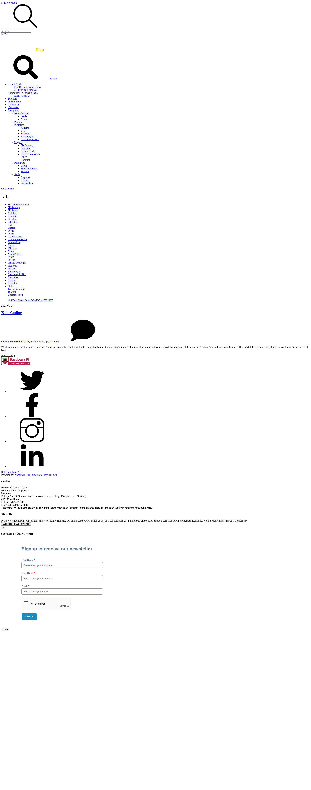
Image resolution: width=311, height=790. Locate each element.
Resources (19, 162)
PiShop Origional (17, 262)
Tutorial (25, 171)
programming (37, 341)
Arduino (25, 127)
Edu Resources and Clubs (27, 87)
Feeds (24, 116)
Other (24, 157)
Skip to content (9, 2)
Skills (17, 174)
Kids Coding (11, 313)
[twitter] (32, 391)
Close (5, 629)
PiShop (18, 122)
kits (27, 341)
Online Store (14, 101)
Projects (18, 142)
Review (12, 280)
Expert (24, 180)
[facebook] (32, 416)
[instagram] (32, 441)
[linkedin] (32, 466)
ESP (23, 130)
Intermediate (27, 183)
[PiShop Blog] (25, 53)
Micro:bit (25, 133)
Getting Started (15, 84)
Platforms (19, 124)
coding (20, 341)
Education (26, 148)
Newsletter (13, 107)
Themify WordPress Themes (42, 474)
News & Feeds (21, 113)
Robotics (25, 159)
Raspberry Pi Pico (30, 139)
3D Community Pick (18, 204)
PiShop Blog (10, 472)
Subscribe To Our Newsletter (16, 524)
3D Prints (12, 210)
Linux (24, 165)
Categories (13, 110)
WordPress (19, 474)
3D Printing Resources (25, 90)
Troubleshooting (29, 168)
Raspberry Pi (27, 136)
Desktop (12, 219)
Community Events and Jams (23, 92)
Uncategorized (15, 294)
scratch (53, 341)
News (24, 119)
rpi (47, 341)
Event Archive (21, 95)
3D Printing (27, 145)
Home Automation (30, 154)
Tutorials (12, 98)
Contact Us (13, 104)
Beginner (25, 177)
